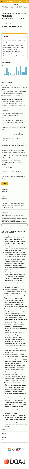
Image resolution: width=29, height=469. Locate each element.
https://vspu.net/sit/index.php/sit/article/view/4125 (13, 221)
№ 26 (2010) (15, 4)
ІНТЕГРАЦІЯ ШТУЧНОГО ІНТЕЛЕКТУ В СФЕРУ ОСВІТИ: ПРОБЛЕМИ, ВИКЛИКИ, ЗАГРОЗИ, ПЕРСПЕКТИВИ (15, 241)
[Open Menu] (1, 1)
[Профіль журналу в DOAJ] (14, 461)
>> (6, 430)
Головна (3, 4)
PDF (5, 183)
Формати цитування (7, 224)
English (4, 437)
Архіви (9, 4)
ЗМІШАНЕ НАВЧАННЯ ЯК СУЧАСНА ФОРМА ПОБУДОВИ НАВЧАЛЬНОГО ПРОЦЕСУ (14, 298)
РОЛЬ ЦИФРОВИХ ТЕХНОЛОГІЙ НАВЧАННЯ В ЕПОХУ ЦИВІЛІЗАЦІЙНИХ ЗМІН (14, 278)
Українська (5, 440)
